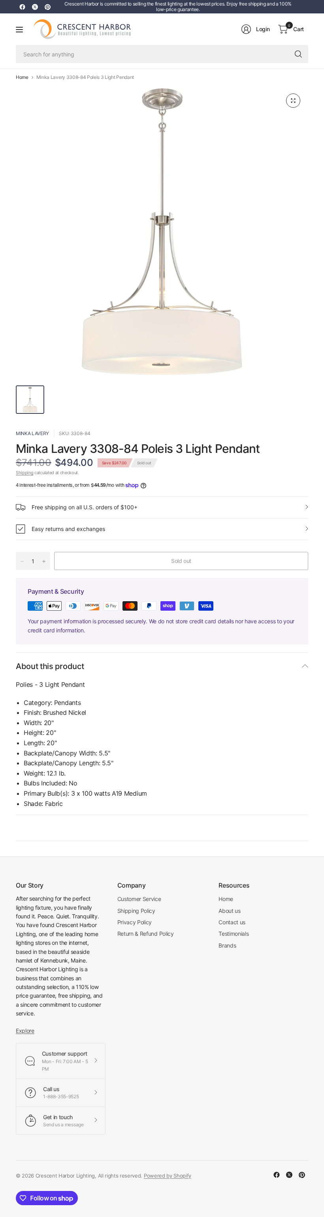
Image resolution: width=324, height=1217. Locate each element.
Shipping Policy (136, 910)
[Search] (298, 54)
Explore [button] (25, 1030)
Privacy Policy (134, 922)
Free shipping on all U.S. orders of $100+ (85, 507)
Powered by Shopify (167, 1175)
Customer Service (139, 898)
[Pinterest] (47, 6)
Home (22, 77)
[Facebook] (22, 6)
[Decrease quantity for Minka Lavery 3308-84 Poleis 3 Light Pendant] (22, 561)
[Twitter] (34, 6)
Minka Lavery (32, 433)
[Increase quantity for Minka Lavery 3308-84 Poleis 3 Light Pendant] (44, 561)
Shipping (24, 472)
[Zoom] (293, 100)
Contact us (232, 922)
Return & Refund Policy (145, 933)
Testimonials (234, 933)
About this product (50, 666)
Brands (227, 945)
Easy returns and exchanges (68, 528)
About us (229, 910)
